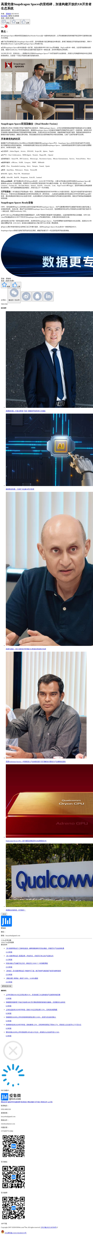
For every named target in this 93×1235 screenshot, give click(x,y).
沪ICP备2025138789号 (49, 1227)
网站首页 (4, 1102)
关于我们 (37, 1102)
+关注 (4, 914)
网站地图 (31, 1102)
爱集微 (8, 14)
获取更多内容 (6, 986)
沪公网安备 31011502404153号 (15, 1233)
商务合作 (44, 1102)
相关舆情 (4, 16)
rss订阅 (50, 1102)
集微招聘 (17, 1102)
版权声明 (11, 1102)
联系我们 (24, 1102)
